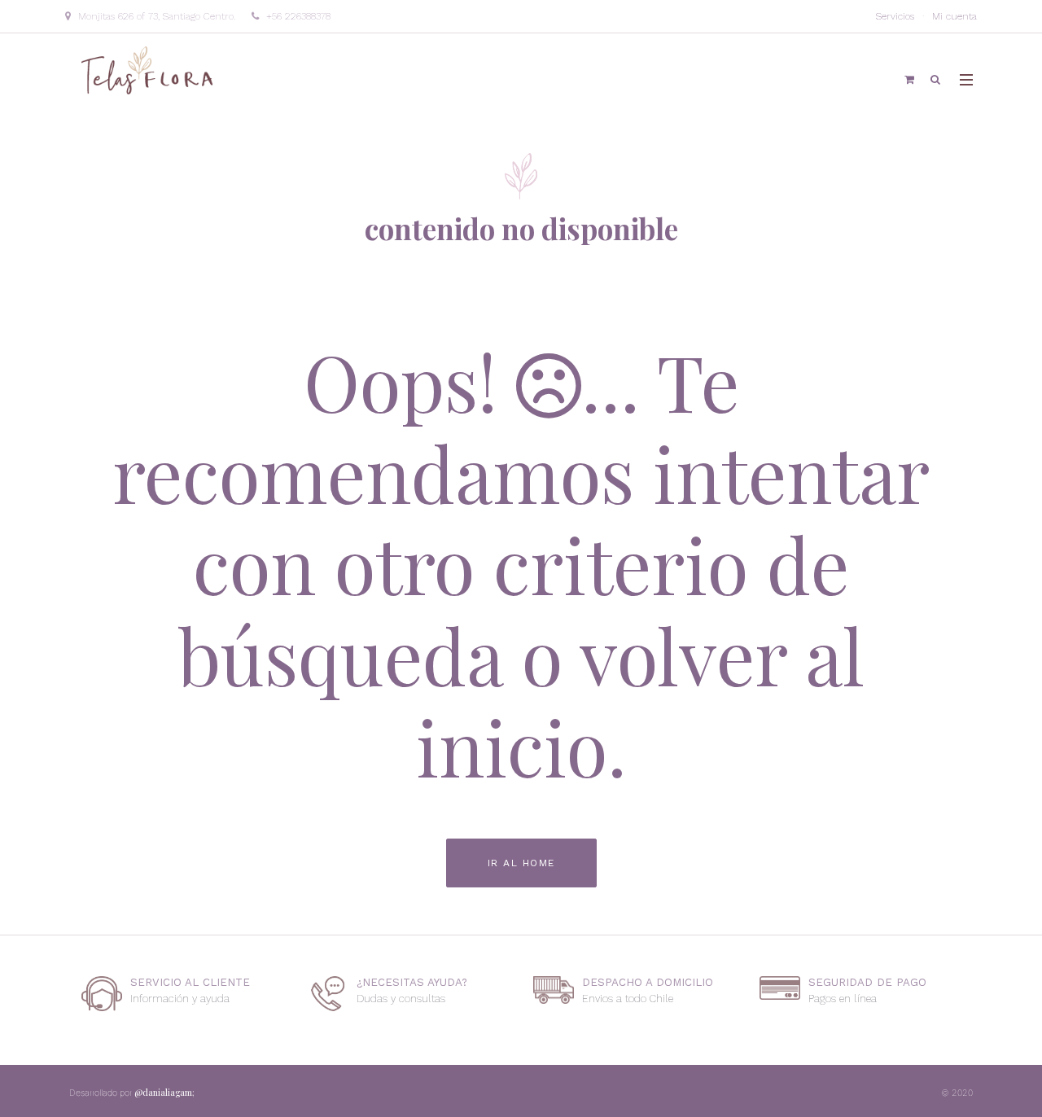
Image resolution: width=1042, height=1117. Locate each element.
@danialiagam (164, 1092)
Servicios (895, 16)
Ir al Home (521, 863)
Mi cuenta (954, 16)
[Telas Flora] (148, 69)
